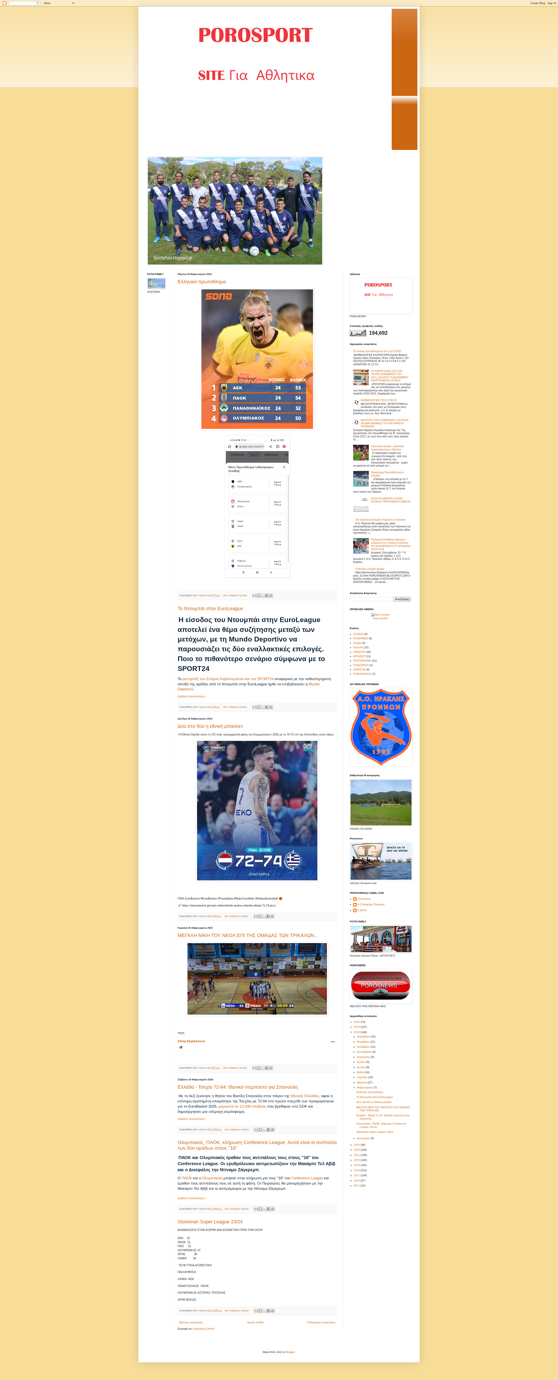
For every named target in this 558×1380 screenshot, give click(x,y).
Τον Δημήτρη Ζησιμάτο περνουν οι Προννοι (380, 519)
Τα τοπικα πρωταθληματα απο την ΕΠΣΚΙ (377, 351)
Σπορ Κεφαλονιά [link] (191, 1041)
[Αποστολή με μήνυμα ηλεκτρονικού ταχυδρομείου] (254, 595)
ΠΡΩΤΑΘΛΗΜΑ (362, 660)
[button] (333, 1042)
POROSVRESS (362, 674)
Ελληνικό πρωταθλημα (202, 281)
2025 (357, 1027)
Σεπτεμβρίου (364, 1051)
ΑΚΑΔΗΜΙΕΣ (360, 638)
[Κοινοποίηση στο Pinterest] (271, 595)
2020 (357, 1160)
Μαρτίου (362, 1082)
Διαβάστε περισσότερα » (192, 696)
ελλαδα (357, 643)
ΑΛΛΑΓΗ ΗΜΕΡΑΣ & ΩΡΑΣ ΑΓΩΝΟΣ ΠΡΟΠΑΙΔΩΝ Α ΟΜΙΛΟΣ (391, 500)
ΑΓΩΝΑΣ (358, 634)
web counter (380, 618)
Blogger (290, 1352)
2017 (357, 1175)
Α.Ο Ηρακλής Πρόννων (370, 904)
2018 (357, 1170)
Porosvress (364, 898)
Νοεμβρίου (363, 1041)
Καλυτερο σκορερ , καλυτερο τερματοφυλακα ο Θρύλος (387, 448)
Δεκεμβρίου (364, 1036)
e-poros (362, 910)
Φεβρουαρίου (365, 1087)
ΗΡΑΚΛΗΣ (359, 652)
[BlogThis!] (258, 595)
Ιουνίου (361, 1067)
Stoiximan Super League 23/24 (210, 1221)
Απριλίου (362, 1077)
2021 (357, 1155)
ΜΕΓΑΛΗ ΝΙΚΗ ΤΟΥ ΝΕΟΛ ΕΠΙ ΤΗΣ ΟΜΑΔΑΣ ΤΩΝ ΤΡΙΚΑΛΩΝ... (248, 935)
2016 (357, 1180)
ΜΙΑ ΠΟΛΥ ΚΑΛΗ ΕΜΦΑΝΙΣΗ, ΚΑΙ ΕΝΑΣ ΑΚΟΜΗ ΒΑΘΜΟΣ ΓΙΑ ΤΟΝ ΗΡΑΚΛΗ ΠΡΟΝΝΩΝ (384, 423)
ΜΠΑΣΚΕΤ (359, 656)
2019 (357, 1165)
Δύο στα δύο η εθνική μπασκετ (210, 726)
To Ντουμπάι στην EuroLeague (210, 608)
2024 (357, 1032)
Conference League (307, 1178)
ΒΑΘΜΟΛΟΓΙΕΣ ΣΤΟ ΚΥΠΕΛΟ (379, 400)
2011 (357, 1185)
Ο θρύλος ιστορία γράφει (369, 568)
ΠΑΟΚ (187, 1178)
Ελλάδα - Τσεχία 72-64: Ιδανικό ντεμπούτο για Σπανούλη (238, 1087)
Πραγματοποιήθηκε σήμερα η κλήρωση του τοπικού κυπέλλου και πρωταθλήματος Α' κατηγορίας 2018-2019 (391, 544)
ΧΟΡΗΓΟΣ (359, 669)
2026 (357, 1022)
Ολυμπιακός (212, 1178)
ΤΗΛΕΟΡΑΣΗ (361, 665)
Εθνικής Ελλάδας (305, 1096)
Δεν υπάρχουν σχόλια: (235, 595)
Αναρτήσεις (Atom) (203, 1328)
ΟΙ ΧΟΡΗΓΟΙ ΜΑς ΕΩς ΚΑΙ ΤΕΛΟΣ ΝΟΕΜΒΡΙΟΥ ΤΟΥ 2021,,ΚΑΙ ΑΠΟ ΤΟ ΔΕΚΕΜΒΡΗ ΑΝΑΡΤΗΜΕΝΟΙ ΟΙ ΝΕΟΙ (389, 376)
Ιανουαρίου (364, 1138)
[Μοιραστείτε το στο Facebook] (267, 595)
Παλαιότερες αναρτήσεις (321, 1322)
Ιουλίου (361, 1062)
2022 (357, 1149)
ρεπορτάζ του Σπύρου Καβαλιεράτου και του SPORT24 (228, 679)
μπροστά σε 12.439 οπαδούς (242, 1106)
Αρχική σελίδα (255, 1322)
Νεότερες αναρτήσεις (191, 1322)
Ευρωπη (358, 647)
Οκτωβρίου (364, 1046)
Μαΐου (361, 1072)
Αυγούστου (364, 1057)
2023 (357, 1144)
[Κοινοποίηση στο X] (262, 595)
